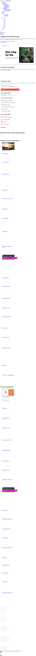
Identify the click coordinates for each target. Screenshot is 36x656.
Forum (3, 620)
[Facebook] (1, 651)
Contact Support (4, 611)
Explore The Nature (5, 153)
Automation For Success (6, 418)
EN (4, 18)
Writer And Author (5, 537)
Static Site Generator (5, 640)
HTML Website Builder (7, 9)
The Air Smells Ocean (5, 277)
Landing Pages (4, 647)
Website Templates (6, 4)
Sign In (3, 27)
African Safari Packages (5, 150)
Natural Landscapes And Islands (7, 547)
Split (9, 41)
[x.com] (1, 654)
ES (4, 22)
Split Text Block (4, 557)
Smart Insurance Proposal (6, 470)
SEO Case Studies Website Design (7, 592)
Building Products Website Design (7, 479)
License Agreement (5, 607)
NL (4, 20)
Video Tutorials (6, 14)
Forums (3, 12)
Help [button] (3, 13)
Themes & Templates (5, 623)
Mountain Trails (4, 365)
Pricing (3, 11)
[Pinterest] (1, 655)
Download (3, 2)
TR (4, 25)
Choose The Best (4, 581)
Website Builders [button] (4, 8)
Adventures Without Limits (6, 298)
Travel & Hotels (12, 41)
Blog (3, 621)
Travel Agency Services (5, 337)
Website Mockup (4, 649)
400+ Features (4, 617)
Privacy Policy (4, 606)
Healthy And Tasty (5, 510)
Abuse (3, 610)
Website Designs (6, 5)
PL (4, 23)
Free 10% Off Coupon (5, 162)
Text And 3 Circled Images (6, 286)
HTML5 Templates (5, 630)
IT (4, 21)
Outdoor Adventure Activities (6, 316)
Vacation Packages (5, 231)
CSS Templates (4, 628)
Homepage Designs (5, 648)
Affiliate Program (4, 618)
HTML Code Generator (5, 641)
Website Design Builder (7, 69)
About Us (3, 608)
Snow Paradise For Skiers (6, 307)
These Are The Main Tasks (6, 528)
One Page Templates (5, 631)
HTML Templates (6, 7)
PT (4, 24)
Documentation (6, 15)
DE (4, 19)
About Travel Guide (5, 190)
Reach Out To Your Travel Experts (7, 198)
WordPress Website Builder (6, 637)
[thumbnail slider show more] (0, 135)
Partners (3, 609)
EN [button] (2, 17)
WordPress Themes (6, 6)
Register (3, 29)
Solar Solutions (4, 408)
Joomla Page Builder (7, 10)
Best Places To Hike (5, 218)
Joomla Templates (5, 629)
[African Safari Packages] (8, 149)
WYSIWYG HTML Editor (6, 639)
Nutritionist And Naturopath (6, 450)
